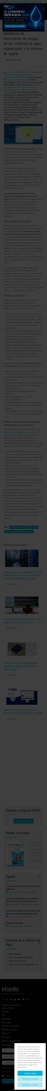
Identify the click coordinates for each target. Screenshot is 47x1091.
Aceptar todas (30, 1073)
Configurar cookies (30, 1084)
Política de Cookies (30, 1079)
